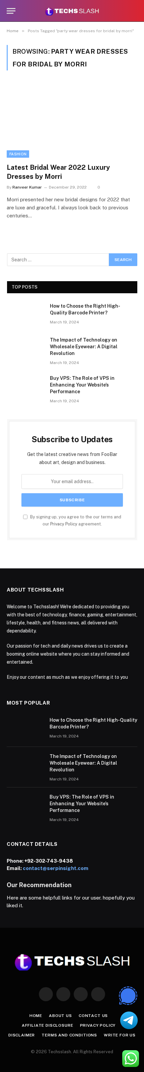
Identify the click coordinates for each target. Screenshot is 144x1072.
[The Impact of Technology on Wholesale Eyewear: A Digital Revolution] (25, 348)
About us (60, 1015)
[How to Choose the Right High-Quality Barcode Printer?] (25, 314)
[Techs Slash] (72, 11)
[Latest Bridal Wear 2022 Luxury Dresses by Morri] (72, 120)
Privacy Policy (63, 523)
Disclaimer (21, 1035)
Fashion (17, 154)
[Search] (134, 10)
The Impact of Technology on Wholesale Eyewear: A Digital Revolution (84, 346)
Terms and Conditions (69, 1035)
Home (35, 1015)
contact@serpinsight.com (55, 868)
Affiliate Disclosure (47, 1025)
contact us (93, 1015)
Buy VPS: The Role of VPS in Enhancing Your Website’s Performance (82, 384)
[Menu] (11, 10)
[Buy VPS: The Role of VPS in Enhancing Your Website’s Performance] (25, 387)
